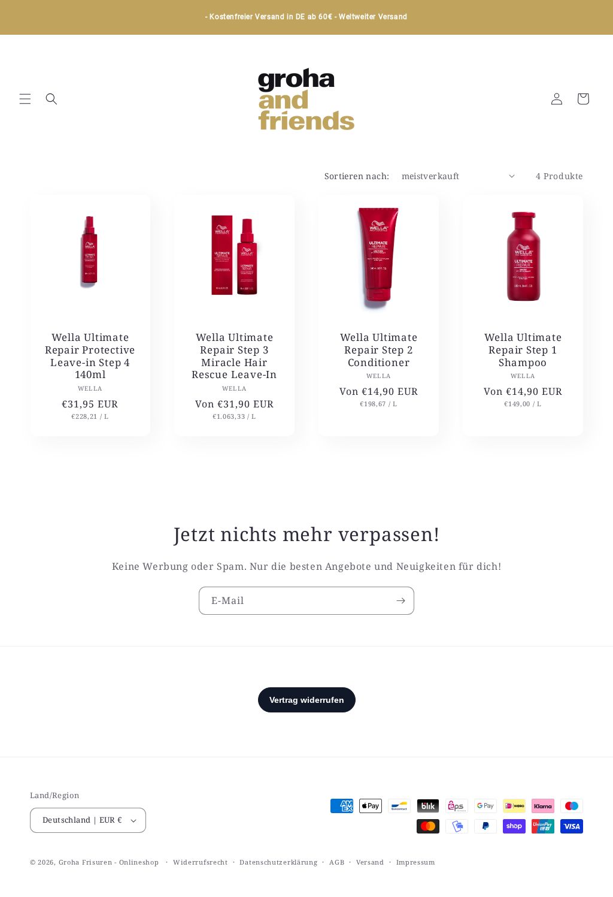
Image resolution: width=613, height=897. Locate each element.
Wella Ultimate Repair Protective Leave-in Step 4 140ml (90, 356)
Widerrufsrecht (200, 861)
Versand (370, 861)
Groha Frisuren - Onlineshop (110, 861)
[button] (25, 99)
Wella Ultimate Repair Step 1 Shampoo (523, 350)
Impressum (415, 861)
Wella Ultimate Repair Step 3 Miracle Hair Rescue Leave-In (234, 356)
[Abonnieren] (400, 601)
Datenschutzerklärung (278, 861)
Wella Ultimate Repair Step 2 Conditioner (379, 350)
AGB (336, 861)
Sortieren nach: (357, 176)
